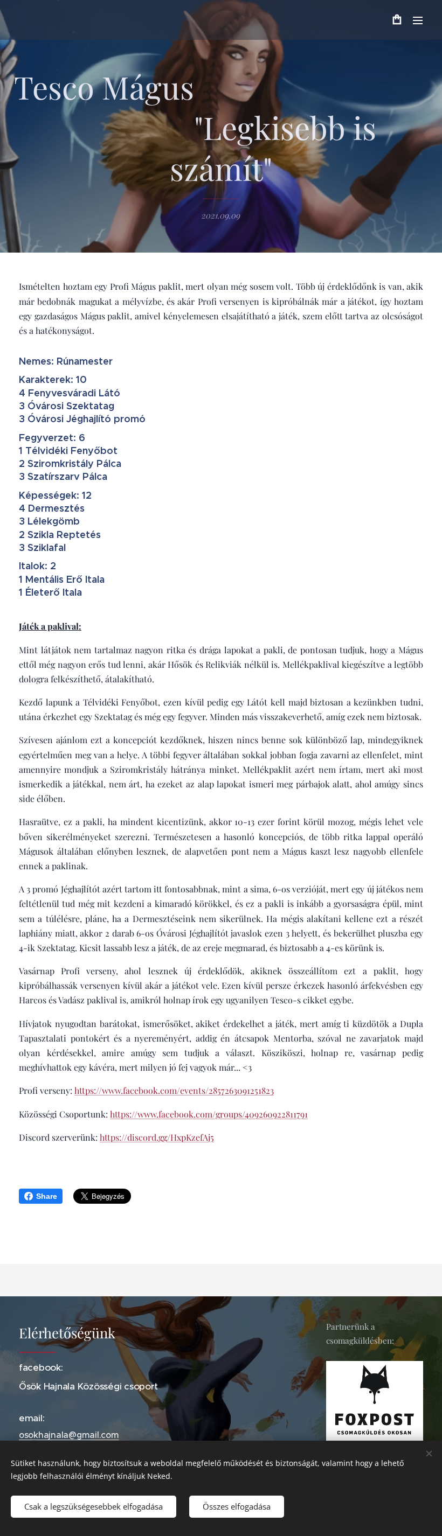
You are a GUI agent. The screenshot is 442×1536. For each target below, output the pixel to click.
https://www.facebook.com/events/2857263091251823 (174, 1090)
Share (46, 1196)
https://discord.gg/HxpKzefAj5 (157, 1137)
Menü (418, 20)
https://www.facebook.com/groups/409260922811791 (209, 1114)
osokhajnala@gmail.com (69, 1434)
